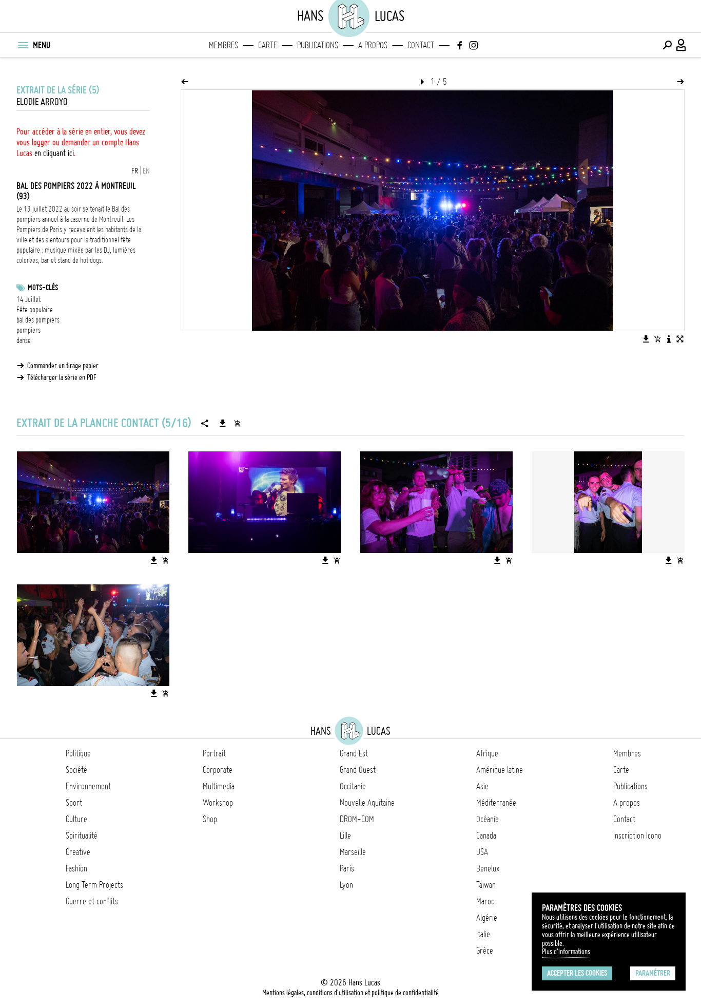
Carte (267, 45)
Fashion (76, 868)
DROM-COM (357, 819)
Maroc (485, 901)
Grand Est (354, 753)
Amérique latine (499, 770)
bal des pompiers (38, 320)
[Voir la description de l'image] (668, 339)
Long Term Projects (94, 885)
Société (76, 770)
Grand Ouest (358, 770)
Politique (78, 753)
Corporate (217, 770)
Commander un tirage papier (63, 365)
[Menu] (22, 45)
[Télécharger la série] (222, 423)
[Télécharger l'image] (646, 339)
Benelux (487, 868)
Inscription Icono (637, 835)
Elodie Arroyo (42, 102)
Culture (76, 819)
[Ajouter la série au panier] (237, 423)
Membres (223, 45)
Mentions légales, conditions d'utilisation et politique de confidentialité (350, 992)
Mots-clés (43, 287)
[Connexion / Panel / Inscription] (681, 45)
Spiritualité (82, 835)
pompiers (28, 330)
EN (146, 171)
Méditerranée (496, 803)
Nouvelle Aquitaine (367, 803)
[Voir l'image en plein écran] (680, 339)
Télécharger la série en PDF (61, 377)
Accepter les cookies (577, 973)
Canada (486, 835)
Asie (482, 786)
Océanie (487, 819)
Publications (317, 45)
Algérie (486, 918)
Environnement (88, 786)
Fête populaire (34, 309)
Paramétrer (652, 973)
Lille (345, 835)
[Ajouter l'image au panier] (657, 339)
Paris (347, 868)
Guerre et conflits (92, 901)
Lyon (346, 885)
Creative (78, 852)
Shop (210, 819)
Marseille (353, 852)
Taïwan (486, 885)
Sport (74, 803)
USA (482, 852)
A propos (372, 45)
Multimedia (219, 786)
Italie (483, 934)
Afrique (487, 753)
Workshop (218, 803)
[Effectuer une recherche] (667, 45)
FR (134, 171)
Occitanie (353, 786)
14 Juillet (28, 299)
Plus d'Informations (566, 951)
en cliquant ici (54, 153)
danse (23, 340)
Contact (420, 45)
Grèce (484, 950)
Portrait (214, 753)
